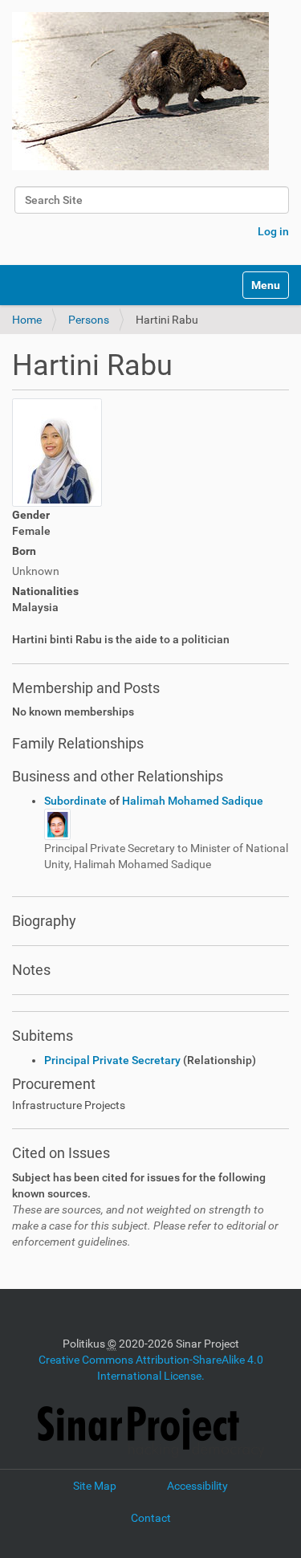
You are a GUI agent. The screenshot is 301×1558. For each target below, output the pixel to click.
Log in (273, 231)
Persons (88, 319)
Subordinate (76, 800)
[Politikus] (140, 91)
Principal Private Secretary (112, 1060)
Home (27, 319)
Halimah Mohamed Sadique (192, 800)
